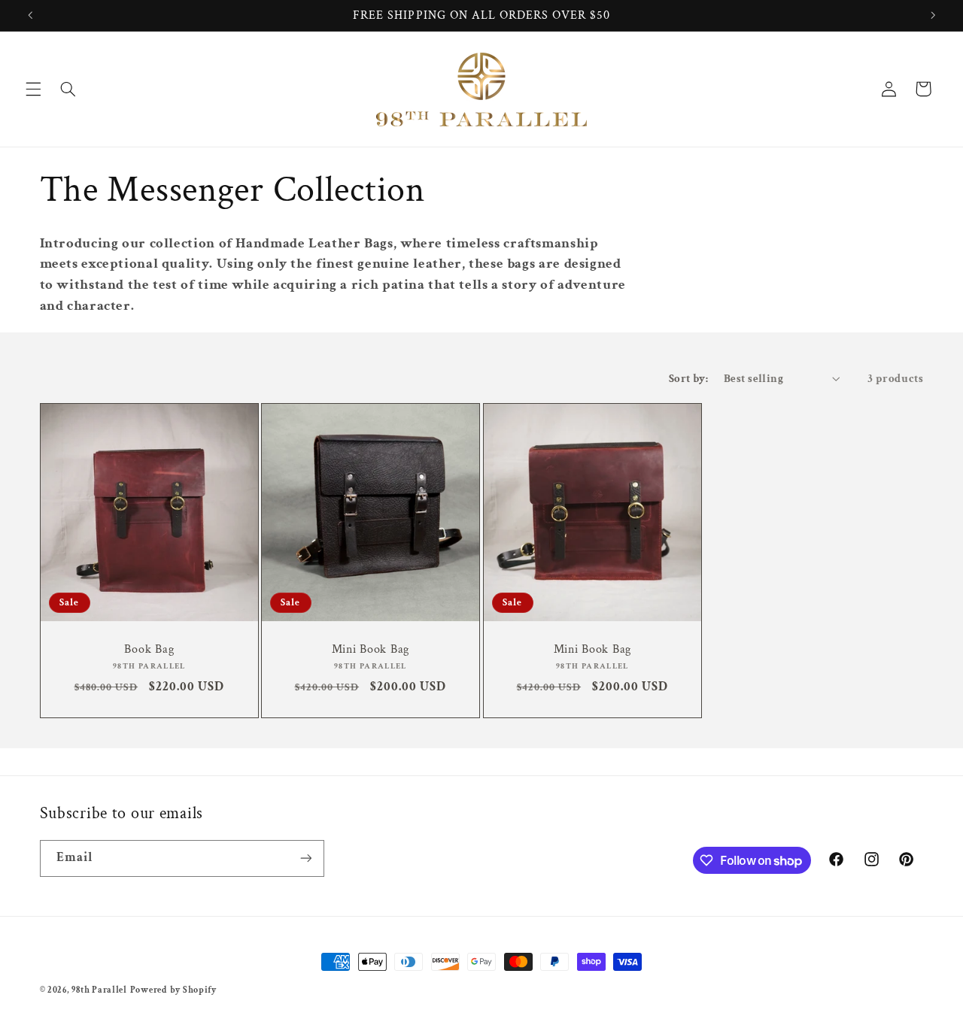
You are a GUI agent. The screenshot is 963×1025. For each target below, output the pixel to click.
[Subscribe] (305, 858)
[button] (33, 88)
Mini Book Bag (370, 649)
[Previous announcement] (30, 15)
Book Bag (149, 649)
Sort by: (688, 378)
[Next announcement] (932, 15)
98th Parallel (99, 990)
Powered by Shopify (173, 990)
